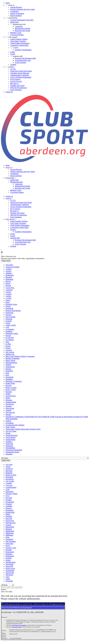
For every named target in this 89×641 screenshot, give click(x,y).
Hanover (9, 508)
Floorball (9, 319)
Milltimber (9, 535)
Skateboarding (11, 402)
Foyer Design (15, 79)
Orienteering (10, 367)
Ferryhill (9, 498)
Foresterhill (10, 502)
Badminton (10, 275)
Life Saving (10, 352)
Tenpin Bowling (11, 435)
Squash (8, 415)
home (8, 3)
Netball (8, 365)
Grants (12, 54)
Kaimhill (9, 516)
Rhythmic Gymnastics (14, 381)
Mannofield (10, 527)
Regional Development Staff (25, 58)
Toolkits (13, 65)
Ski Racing (10, 404)
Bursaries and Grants (22, 31)
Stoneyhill (9, 566)
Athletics (9, 273)
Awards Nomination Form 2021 (22, 20)
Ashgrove (9, 469)
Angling (9, 269)
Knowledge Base (16, 627)
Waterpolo (9, 446)
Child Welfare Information (19, 43)
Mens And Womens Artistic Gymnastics (20, 356)
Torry (8, 577)
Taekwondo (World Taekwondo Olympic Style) (23, 429)
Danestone (9, 492)
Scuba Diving (11, 396)
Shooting (9, 400)
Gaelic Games (11, 325)
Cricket (8, 292)
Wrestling (9, 454)
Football (9, 321)
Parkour (8, 369)
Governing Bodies (17, 35)
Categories (19, 26)
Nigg (7, 537)
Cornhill (9, 483)
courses (15, 48)
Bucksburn (10, 479)
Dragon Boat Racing (13, 311)
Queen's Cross (11, 548)
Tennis (8, 433)
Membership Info (19, 24)
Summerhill (10, 571)
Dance (8, 300)
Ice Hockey (10, 338)
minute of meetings (17, 13)
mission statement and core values (22, 9)
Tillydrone (9, 575)
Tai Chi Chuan (11, 431)
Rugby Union (11, 390)
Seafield (8, 558)
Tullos (8, 579)
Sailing (8, 394)
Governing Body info (23, 60)
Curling (8, 296)
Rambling (9, 379)
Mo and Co (14, 83)
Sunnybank (10, 573)
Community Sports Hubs (19, 45)
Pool (7, 373)
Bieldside (9, 473)
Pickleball (9, 371)
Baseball (9, 277)
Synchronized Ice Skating (15, 425)
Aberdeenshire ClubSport (19, 75)
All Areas (9, 464)
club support (12, 37)
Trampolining (10, 440)
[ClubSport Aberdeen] (44, 161)
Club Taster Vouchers (18, 41)
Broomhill (9, 477)
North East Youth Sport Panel (21, 71)
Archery (9, 271)
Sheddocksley (11, 562)
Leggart (8, 525)
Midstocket (10, 533)
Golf (7, 327)
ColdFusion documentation (19, 625)
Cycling (8, 298)
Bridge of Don (11, 475)
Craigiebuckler (11, 487)
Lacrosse (9, 350)
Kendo (8, 348)
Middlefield (10, 531)
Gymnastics (10, 329)
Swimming (10, 423)
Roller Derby (10, 383)
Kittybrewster (11, 523)
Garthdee (9, 506)
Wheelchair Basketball (14, 450)
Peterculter (9, 544)
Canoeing (9, 290)
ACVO (13, 69)
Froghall (9, 504)
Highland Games (12, 333)
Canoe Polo (10, 288)
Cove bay (9, 485)
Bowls (8, 284)
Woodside (9, 581)
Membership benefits (22, 28)
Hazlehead (9, 510)
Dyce (8, 496)
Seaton (8, 560)
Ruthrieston (10, 556)
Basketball (9, 279)
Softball (8, 410)
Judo (7, 342)
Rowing (8, 385)
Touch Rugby (11, 437)
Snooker (9, 406)
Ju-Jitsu (8, 344)
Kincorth (9, 519)
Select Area (6, 460)
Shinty (8, 398)
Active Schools (20, 62)
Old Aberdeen (11, 541)
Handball (9, 331)
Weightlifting (10, 448)
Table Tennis (10, 427)
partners (11, 67)
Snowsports (10, 408)
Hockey (8, 336)
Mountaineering (11, 363)
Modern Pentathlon (13, 358)
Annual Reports (16, 7)
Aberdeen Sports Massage (19, 73)
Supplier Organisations (23, 50)
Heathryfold (10, 512)
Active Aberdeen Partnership (20, 77)
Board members (16, 16)
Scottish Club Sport (17, 86)
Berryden (9, 471)
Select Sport (6, 261)
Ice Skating (10, 340)
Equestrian (9, 313)
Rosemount (10, 552)
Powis (8, 546)
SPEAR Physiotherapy (18, 88)
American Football (12, 267)
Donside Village (11, 494)
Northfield (9, 539)
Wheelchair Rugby (12, 452)
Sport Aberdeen (16, 90)
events (12, 52)
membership (12, 18)
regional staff (17, 56)
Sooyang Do (10, 412)
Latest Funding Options (18, 39)
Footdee (8, 500)
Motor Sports (10, 360)
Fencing (8, 315)
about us (11, 5)
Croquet (8, 294)
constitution (14, 11)
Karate (8, 346)
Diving (8, 306)
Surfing (8, 421)
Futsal (8, 323)
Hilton (8, 514)
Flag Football (10, 317)
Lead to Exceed (16, 81)
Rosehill (9, 550)
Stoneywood (10, 568)
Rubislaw (9, 554)
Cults (7, 489)
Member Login (15, 33)
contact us (9, 92)
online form (14, 22)
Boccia (8, 281)
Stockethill (9, 564)
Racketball (9, 377)
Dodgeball (9, 308)
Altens (8, 467)
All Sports (9, 265)
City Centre (10, 481)
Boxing (8, 286)
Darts (8, 302)
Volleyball (9, 444)
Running (9, 392)
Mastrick (9, 529)
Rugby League (11, 388)
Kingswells (10, 521)
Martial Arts (10, 354)
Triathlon (9, 442)
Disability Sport (11, 304)
